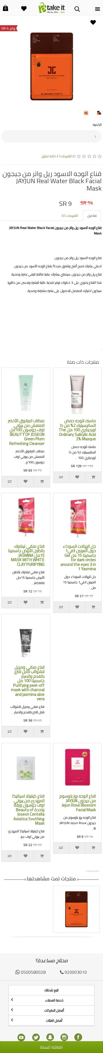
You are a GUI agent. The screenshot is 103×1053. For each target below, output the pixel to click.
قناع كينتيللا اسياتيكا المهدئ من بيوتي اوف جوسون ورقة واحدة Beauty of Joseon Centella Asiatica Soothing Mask (28, 809)
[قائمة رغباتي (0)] (24, 5)
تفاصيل (92, 215)
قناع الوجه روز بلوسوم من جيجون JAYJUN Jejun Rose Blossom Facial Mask (77, 803)
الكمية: (97, 124)
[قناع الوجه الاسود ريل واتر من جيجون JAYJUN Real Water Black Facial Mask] (51, 66)
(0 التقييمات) (67, 156)
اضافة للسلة (51, 1047)
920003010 (76, 972)
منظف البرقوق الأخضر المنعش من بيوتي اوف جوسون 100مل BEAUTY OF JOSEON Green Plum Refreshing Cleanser (26, 432)
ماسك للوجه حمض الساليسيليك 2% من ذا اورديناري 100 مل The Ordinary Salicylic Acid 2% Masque (77, 430)
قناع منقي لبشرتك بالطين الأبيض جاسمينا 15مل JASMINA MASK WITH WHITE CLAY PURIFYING (26, 555)
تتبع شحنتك (51, 990)
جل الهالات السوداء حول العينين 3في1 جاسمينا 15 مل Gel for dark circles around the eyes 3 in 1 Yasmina (78, 557)
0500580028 (33, 972)
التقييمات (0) (70, 215)
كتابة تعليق (48, 156)
